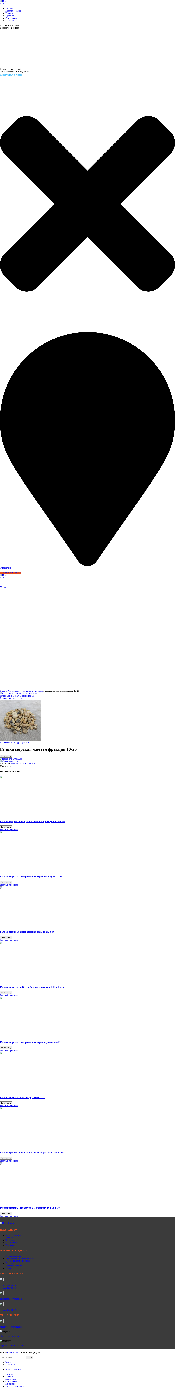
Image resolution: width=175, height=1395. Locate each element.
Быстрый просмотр (9, 829)
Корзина (9, 1238)
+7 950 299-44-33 (8, 1285)
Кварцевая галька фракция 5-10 (14, 742)
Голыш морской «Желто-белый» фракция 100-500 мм (32, 987)
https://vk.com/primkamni (11, 1327)
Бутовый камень (13, 1256)
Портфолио (10, 1245)
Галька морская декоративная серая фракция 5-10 (30, 1042)
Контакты (10, 1240)
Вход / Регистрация (14, 1386)
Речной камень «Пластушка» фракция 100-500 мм (30, 1207)
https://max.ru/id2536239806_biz (14, 1345)
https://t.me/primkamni (9, 1336)
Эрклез (8, 1268)
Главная (4, 691)
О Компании (11, 1243)
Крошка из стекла (13, 1266)
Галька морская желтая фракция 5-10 (17, 696)
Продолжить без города (11, 75)
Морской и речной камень (30, 691)
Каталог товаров (13, 1235)
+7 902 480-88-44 (8, 1288)
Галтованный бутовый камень (19, 1258)
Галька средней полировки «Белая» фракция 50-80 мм (32, 821)
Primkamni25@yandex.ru (11, 1299)
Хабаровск (13, 691)
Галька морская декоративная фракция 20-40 (27, 931)
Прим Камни (13, 1352)
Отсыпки (9, 1263)
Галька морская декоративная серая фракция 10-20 (31, 876)
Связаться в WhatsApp (10, 573)
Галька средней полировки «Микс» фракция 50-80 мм (32, 1152)
